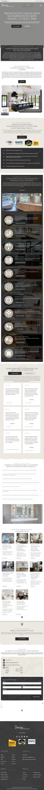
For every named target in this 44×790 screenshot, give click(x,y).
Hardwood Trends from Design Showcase (8, 575)
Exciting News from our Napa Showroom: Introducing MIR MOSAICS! (7, 604)
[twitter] (19, 737)
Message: (4, 689)
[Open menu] (41, 5)
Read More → (5, 558)
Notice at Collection (27, 788)
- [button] (1, 705)
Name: (4, 681)
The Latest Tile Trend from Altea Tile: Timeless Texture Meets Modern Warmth (35, 547)
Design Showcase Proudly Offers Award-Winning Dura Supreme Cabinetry (35, 576)
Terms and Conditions (34, 788)
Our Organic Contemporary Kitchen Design (21, 603)
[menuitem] (6, 755)
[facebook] (17, 737)
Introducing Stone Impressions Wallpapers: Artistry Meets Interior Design (22, 547)
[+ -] (22, 711)
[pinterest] (24, 737)
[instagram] (22, 737)
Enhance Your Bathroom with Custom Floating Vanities (7, 547)
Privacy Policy (9, 788)
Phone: (23, 685)
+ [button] (1, 703)
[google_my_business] (27, 737)
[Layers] (42, 703)
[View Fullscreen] (1, 707)
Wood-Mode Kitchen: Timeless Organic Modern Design (21, 575)
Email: (4, 685)
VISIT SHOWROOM (16, 26)
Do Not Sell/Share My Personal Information (17, 788)
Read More (32, 399)
